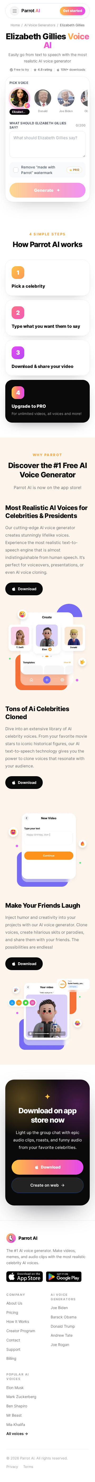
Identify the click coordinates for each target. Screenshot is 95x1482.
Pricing (12, 1312)
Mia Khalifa (15, 1424)
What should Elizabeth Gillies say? (38, 125)
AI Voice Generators (39, 25)
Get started (72, 11)
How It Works (17, 1321)
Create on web (44, 1185)
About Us (14, 1303)
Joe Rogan (60, 1344)
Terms (28, 1466)
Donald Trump (63, 1326)
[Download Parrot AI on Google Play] (64, 1276)
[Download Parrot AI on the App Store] (24, 1276)
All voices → (17, 1433)
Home (15, 25)
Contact (13, 1340)
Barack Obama (64, 1317)
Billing (11, 1358)
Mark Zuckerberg (21, 1396)
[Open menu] (14, 11)
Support (13, 1349)
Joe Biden (59, 1307)
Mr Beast (14, 1415)
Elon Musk (15, 1387)
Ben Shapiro (16, 1406)
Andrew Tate (62, 1335)
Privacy (12, 1466)
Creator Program (20, 1330)
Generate (44, 190)
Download (27, 589)
